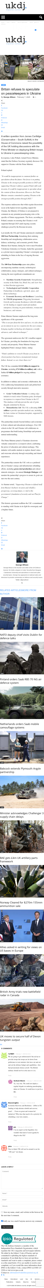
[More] (22, 131)
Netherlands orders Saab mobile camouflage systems (19, 725)
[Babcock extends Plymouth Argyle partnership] (22, 747)
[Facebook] (2, 1275)
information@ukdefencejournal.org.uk (24, 1272)
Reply (9, 1075)
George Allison (9, 97)
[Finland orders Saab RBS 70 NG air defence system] (22, 658)
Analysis (37, 1279)
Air (31, 1279)
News (6, 1279)
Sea (27, 1279)
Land (3, 85)
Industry (18, 1282)
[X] (22, 583)
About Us (26, 1282)
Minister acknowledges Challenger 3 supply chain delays (22, 814)
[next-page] (1, 1044)
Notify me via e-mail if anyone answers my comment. (22, 1221)
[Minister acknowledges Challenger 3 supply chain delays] (22, 792)
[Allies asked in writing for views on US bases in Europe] (22, 926)
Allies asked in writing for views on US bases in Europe (21, 948)
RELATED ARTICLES (11, 590)
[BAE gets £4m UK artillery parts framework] (22, 836)
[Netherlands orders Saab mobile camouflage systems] (22, 702)
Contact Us (34, 1282)
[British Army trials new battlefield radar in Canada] (22, 970)
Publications (9, 1282)
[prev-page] (0, 1044)
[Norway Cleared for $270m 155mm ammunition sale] (22, 881)
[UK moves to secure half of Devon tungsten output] (22, 1015)
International (13, 1279)
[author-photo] (22, 557)
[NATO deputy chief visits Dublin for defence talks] (22, 613)
